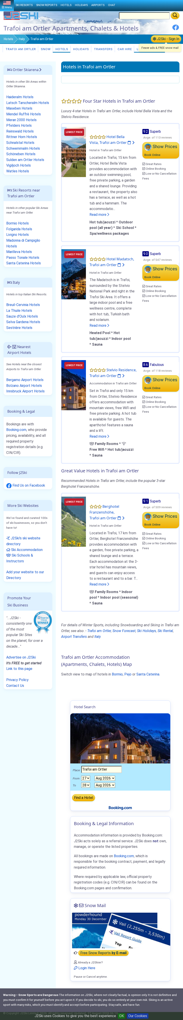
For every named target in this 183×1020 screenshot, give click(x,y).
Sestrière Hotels (19, 328)
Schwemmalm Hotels (23, 148)
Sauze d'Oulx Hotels (22, 316)
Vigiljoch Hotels (18, 165)
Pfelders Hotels (19, 125)
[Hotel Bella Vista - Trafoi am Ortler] (73, 152)
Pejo (127, 674)
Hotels (8, 39)
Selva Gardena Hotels (23, 322)
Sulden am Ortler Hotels (25, 160)
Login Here (86, 968)
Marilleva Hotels (19, 252)
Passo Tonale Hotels (22, 257)
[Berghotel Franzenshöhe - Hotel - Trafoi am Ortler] (73, 521)
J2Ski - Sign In (167, 39)
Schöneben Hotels (20, 154)
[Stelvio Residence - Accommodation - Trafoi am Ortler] (73, 385)
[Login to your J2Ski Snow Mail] (120, 930)
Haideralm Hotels (19, 97)
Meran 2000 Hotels (21, 120)
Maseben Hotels (19, 108)
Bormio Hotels (17, 223)
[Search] (175, 15)
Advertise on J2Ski (21, 657)
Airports (97, 5)
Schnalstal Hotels (20, 143)
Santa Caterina (147, 674)
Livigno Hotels (17, 235)
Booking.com (16, 430)
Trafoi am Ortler (20, 49)
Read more (98, 214)
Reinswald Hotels (20, 131)
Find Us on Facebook (28, 485)
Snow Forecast (123, 631)
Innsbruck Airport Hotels (25, 391)
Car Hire (124, 49)
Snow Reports (46, 5)
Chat (111, 5)
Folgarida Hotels (19, 229)
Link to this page (19, 669)
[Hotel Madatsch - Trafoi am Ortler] (73, 274)
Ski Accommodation (26, 550)
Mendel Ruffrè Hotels (23, 114)
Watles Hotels (17, 171)
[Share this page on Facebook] (175, 29)
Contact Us (15, 685)
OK (121, 1016)
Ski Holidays (146, 631)
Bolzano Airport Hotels (24, 386)
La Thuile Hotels (19, 310)
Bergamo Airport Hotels (25, 380)
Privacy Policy (17, 680)
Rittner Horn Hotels (21, 137)
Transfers (103, 49)
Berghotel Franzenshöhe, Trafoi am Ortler (104, 512)
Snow (45, 49)
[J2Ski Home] (21, 19)
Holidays (80, 49)
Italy (22, 39)
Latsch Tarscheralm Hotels (27, 103)
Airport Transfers (74, 636)
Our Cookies (137, 1016)
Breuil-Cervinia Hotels (23, 305)
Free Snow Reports (103, 953)
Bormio (117, 674)
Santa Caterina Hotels (23, 263)
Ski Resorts (24, 5)
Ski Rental (165, 631)
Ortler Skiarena (25, 69)
